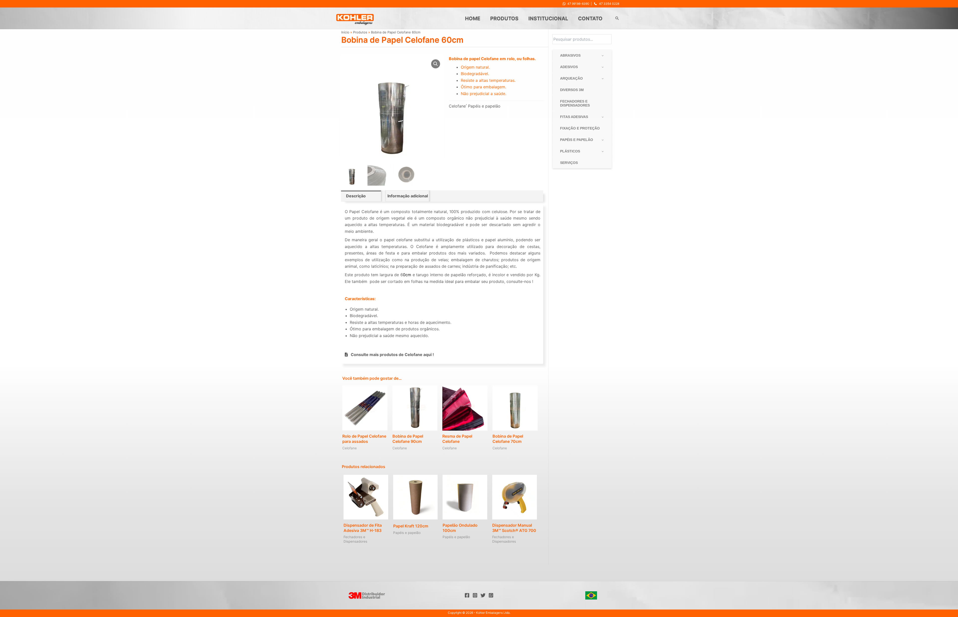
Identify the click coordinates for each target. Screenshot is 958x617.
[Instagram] (475, 595)
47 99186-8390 (578, 3)
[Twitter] (482, 595)
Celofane (457, 106)
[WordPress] (490, 595)
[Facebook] (467, 595)
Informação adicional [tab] (407, 195)
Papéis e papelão (484, 106)
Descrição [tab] (356, 195)
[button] (617, 18)
